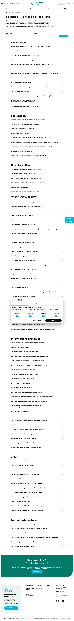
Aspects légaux (19, 618)
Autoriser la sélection (36, 320)
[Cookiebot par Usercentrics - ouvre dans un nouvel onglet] (17, 300)
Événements (39, 588)
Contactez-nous (37, 571)
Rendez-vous (69, 221)
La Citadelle (63, 9)
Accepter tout (53, 320)
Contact (69, 219)
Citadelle (37, 3)
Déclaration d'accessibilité (41, 618)
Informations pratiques (45, 9)
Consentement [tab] (20, 303)
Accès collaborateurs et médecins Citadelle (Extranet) (30, 597)
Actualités (38, 585)
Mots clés (35, 33)
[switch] (30, 316)
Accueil (6, 12)
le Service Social (24, 293)
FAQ (47, 590)
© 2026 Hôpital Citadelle (9, 618)
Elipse (64, 587)
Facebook (56, 601)
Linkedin (60, 601)
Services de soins (27, 9)
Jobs (18, 3)
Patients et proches (9, 9)
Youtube (63, 601)
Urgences (69, 3)
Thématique (9, 33)
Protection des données (27, 618)
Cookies (34, 618)
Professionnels (12, 3)
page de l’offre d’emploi (46, 467)
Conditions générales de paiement (63, 618)
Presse (47, 588)
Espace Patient (4, 3)
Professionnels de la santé (30, 589)
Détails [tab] (37, 303)
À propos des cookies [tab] (54, 303)
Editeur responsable (51, 618)
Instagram (58, 601)
